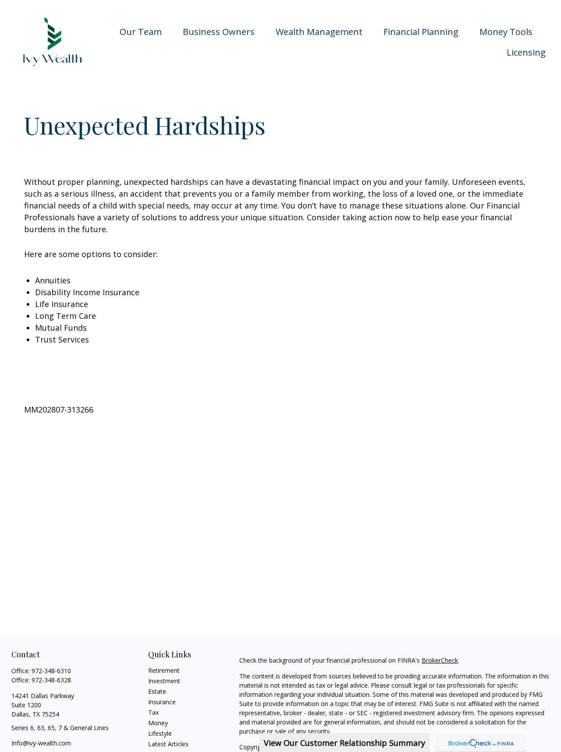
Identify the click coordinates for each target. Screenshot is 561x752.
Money (158, 723)
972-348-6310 (51, 671)
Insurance (162, 702)
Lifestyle (160, 733)
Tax (153, 712)
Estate (157, 691)
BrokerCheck (440, 660)
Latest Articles (168, 744)
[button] (141, 31)
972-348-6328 (51, 680)
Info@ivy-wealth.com (41, 743)
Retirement (164, 670)
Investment (164, 681)
